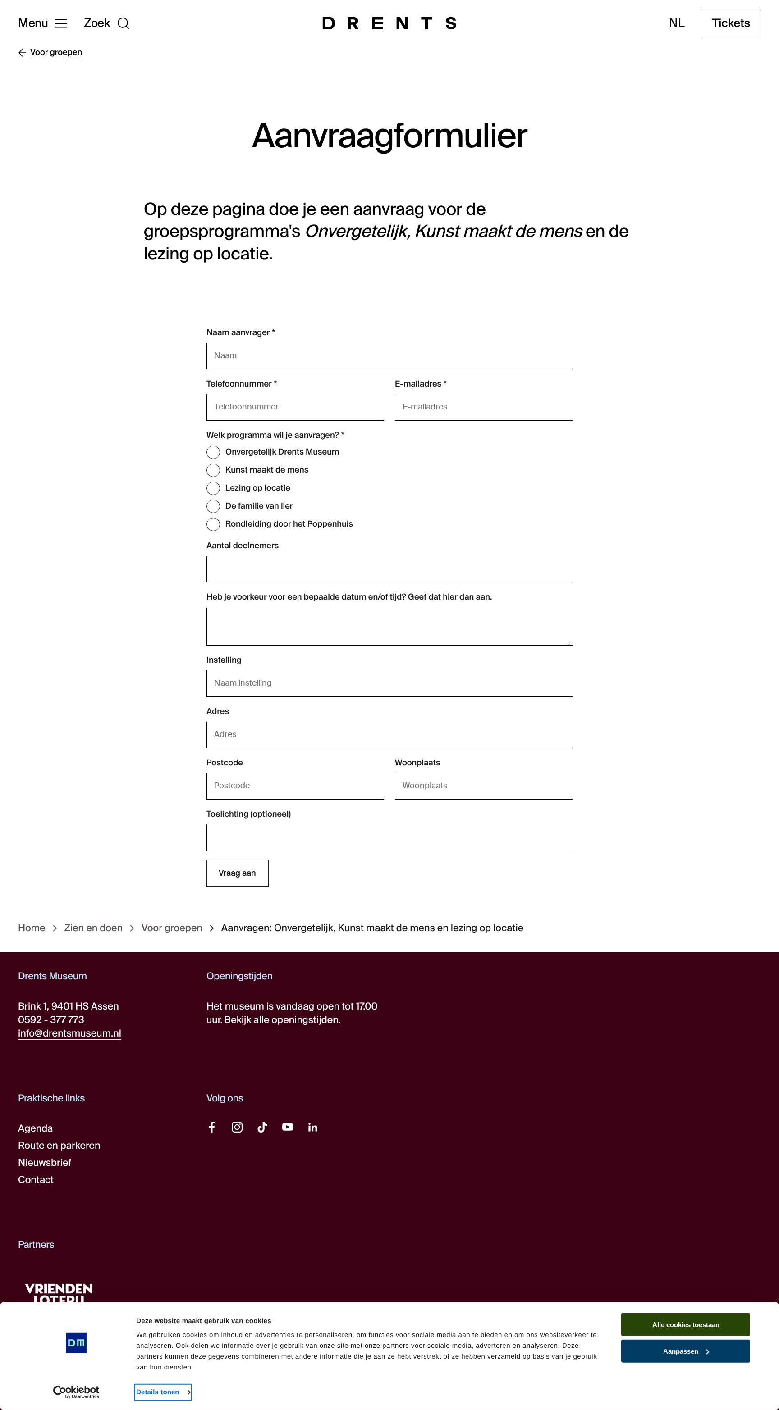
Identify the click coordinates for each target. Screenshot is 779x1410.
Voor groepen (172, 928)
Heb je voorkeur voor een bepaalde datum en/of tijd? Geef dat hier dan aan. (349, 596)
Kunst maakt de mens (266, 469)
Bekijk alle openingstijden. (283, 1020)
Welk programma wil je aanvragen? (272, 435)
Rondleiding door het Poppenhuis (289, 524)
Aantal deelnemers (242, 545)
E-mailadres (418, 383)
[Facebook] (211, 1127)
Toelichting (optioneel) (248, 814)
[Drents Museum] (389, 23)
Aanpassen (680, 1351)
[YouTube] (287, 1127)
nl (677, 23)
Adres (217, 711)
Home (32, 928)
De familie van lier (259, 505)
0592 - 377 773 (51, 1020)
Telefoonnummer (239, 383)
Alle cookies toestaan (685, 1324)
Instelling (224, 660)
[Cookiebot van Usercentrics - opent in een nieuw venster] (76, 1392)
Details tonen (157, 1392)
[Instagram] (237, 1127)
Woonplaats (417, 762)
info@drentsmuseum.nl (69, 1033)
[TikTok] (262, 1127)
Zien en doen (93, 928)
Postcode (224, 762)
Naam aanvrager (238, 332)
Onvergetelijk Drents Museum (282, 451)
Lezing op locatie (257, 487)
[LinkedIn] (312, 1127)
